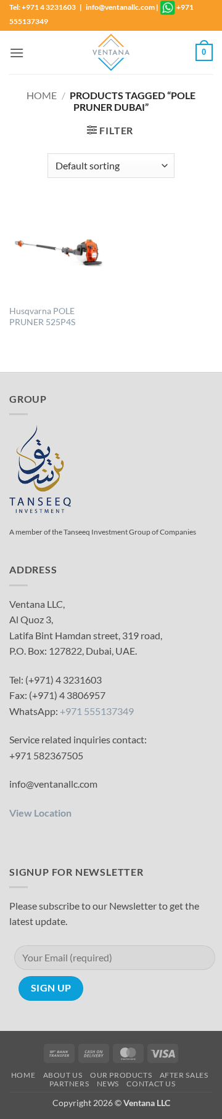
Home (42, 95)
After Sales (184, 1075)
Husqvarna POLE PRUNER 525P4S (42, 316)
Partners (69, 1083)
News (108, 1083)
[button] (16, 53)
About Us (63, 1075)
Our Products (121, 1075)
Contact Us (150, 1083)
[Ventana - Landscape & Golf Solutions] (111, 52)
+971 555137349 (97, 711)
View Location (40, 812)
